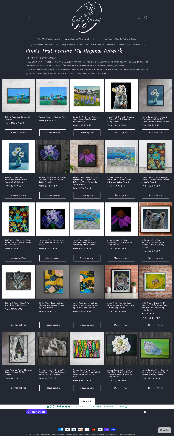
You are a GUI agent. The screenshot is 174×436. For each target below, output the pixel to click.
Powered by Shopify (58, 434)
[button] (29, 17)
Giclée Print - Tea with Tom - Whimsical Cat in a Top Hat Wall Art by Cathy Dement (120, 305)
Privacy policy (84, 434)
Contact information (127, 434)
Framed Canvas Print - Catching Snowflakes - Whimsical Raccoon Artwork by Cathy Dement (52, 372)
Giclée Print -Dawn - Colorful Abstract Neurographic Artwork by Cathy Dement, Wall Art (85, 305)
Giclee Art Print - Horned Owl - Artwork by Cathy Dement (18, 304)
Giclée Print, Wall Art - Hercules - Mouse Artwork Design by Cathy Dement (120, 119)
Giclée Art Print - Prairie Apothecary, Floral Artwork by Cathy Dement (119, 242)
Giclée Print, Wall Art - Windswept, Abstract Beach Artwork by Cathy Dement (84, 242)
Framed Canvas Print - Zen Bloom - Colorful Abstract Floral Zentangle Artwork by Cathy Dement (86, 373)
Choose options (18, 132)
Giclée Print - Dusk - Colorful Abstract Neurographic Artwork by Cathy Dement (51, 305)
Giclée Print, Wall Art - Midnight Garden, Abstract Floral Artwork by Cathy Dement (18, 242)
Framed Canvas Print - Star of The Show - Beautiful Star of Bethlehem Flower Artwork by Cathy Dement (119, 373)
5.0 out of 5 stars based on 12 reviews (93, 406)
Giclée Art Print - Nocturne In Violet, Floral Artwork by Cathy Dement (52, 242)
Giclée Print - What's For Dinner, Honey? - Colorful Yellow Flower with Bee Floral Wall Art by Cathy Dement (155, 306)
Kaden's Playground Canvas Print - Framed (18, 118)
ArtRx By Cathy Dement (41, 434)
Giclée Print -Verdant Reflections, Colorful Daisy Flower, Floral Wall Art (16, 180)
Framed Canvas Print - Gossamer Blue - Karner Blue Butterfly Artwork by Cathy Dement (155, 372)
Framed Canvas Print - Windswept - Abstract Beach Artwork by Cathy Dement (119, 180)
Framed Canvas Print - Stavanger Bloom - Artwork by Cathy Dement (18, 372)
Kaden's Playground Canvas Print (52, 117)
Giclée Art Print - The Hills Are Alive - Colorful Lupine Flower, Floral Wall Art (86, 119)
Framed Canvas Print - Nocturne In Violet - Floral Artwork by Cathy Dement (52, 180)
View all (87, 401)
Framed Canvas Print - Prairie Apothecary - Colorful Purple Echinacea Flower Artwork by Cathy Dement (85, 181)
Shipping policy (112, 434)
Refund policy (72, 434)
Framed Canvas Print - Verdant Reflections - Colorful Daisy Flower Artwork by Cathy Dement (155, 119)
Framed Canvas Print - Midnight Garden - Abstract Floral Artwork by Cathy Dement (155, 180)
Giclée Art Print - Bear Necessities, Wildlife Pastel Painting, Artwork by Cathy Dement (153, 244)
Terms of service (98, 434)
